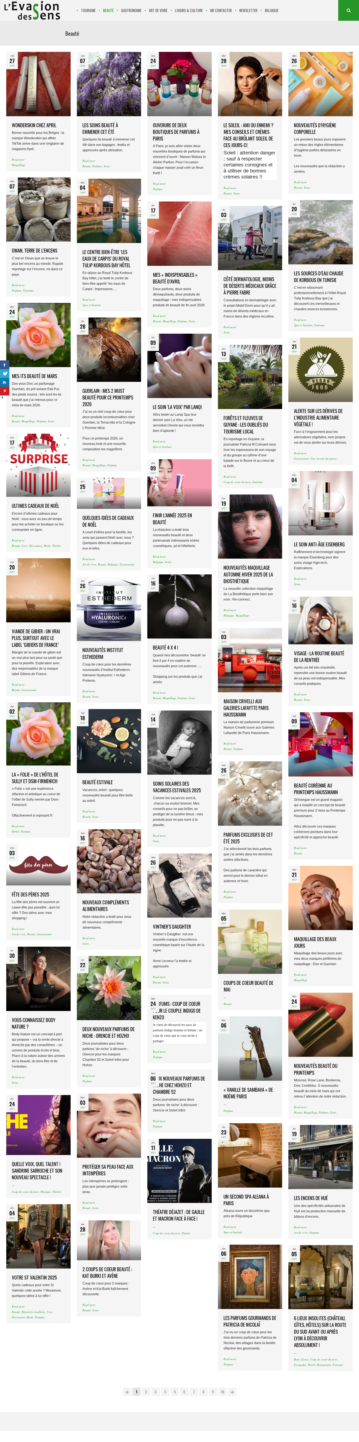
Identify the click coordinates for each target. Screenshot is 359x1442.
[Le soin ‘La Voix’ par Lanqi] (179, 366)
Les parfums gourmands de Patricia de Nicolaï (250, 1321)
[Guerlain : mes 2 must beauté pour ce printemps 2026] (109, 349)
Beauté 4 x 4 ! (165, 647)
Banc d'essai (301, 1359)
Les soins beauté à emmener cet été (100, 128)
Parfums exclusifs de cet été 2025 (248, 838)
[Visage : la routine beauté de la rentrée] (320, 620)
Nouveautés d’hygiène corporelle (315, 128)
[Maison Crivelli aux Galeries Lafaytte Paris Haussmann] (250, 660)
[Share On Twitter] (4, 373)
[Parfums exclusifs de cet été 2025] (250, 793)
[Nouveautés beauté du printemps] (320, 1025)
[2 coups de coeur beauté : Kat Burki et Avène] (109, 1240)
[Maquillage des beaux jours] (320, 898)
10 (222, 1391)
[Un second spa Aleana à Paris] (250, 1155)
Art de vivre (89, 564)
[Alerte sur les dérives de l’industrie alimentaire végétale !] (320, 370)
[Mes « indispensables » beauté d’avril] (179, 233)
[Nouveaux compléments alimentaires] (109, 861)
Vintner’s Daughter (172, 926)
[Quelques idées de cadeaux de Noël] (109, 493)
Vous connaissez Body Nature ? (33, 1023)
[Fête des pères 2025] (38, 864)
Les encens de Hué (311, 1197)
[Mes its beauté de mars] (38, 335)
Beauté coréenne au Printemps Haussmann (316, 789)
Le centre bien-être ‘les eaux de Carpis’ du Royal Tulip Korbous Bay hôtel (106, 258)
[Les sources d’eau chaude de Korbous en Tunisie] (320, 232)
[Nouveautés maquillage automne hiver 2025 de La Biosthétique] (250, 527)
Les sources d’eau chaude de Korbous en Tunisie (318, 276)
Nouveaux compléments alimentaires (105, 905)
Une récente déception (324, 458)
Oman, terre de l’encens (34, 250)
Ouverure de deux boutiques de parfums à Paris (176, 132)
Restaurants (324, 1365)
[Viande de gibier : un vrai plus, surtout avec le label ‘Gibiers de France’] (38, 590)
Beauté (86, 166)
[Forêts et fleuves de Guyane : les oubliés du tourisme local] (250, 377)
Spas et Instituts (91, 305)
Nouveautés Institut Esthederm (102, 653)
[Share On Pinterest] (4, 391)
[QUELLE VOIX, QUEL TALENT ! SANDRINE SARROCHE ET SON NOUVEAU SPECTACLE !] (38, 1125)
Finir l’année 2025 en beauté (172, 518)
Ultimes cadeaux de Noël (35, 505)
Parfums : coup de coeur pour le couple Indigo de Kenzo (177, 1010)
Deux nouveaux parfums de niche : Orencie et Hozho (108, 1032)
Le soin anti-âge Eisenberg (319, 544)
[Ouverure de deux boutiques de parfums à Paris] (179, 84)
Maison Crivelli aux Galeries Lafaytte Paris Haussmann (246, 708)
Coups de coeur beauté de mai (248, 986)
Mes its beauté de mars (34, 376)
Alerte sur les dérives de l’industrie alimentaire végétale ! (318, 417)
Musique (45, 1192)
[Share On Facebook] (4, 364)
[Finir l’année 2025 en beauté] (179, 482)
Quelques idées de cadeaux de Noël (108, 521)
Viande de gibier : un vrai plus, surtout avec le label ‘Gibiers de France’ (36, 638)
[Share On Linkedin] (4, 382)
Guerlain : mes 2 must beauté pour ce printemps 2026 (107, 397)
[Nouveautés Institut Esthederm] (109, 609)
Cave (24, 546)
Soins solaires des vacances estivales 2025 (177, 787)
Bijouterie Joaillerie (33, 1312)
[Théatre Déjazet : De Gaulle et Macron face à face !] (179, 1171)
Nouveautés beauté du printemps (315, 1069)
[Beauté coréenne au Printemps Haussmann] (320, 744)
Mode (47, 546)
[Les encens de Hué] (320, 1157)
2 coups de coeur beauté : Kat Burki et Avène (107, 1272)
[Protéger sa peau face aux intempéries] (109, 1126)
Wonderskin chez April (34, 125)
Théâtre (56, 546)
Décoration (35, 546)
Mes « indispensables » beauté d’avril (175, 278)
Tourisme (28, 290)
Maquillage (18, 165)
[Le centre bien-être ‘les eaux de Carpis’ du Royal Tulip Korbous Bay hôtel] (109, 211)
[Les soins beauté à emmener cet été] (109, 84)
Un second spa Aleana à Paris (246, 1200)
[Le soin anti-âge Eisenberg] (320, 503)
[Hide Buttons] (2, 398)
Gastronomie (301, 458)
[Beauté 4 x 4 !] (179, 606)
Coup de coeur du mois (237, 482)
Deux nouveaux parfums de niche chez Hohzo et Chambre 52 (179, 1085)
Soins (106, 166)
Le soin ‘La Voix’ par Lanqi (177, 406)
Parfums (97, 166)
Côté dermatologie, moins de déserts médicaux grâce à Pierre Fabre (250, 286)
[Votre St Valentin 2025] (38, 1236)
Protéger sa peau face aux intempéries (107, 1170)
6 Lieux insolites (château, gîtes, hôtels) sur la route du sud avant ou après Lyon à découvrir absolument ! (320, 1331)
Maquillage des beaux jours (315, 942)
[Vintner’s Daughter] (179, 885)
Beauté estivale (97, 782)
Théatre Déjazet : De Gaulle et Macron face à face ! (179, 1215)
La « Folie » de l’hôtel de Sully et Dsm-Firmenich (35, 778)
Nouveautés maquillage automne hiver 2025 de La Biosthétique (248, 574)
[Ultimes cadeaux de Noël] (38, 465)
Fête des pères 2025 (30, 894)
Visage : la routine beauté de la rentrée (319, 656)
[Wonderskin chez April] (38, 84)
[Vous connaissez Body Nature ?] (38, 979)
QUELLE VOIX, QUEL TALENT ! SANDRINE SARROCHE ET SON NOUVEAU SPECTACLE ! (37, 1170)
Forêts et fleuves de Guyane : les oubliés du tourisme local (246, 424)
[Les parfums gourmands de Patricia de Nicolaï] (250, 1277)
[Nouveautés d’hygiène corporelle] (320, 84)
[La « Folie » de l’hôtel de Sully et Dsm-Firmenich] (38, 734)
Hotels (15, 831)
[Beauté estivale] (109, 741)
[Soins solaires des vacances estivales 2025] (179, 743)
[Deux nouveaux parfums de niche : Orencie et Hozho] (109, 988)
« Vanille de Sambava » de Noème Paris (248, 1093)
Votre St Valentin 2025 (34, 1277)
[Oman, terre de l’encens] (38, 209)
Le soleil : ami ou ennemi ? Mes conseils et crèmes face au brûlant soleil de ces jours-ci (248, 135)
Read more (18, 159)
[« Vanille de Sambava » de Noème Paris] (250, 1048)
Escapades (300, 1365)
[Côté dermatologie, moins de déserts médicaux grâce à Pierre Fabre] (250, 238)
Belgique (158, 562)
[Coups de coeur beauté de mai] (250, 942)
